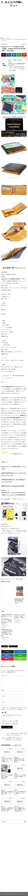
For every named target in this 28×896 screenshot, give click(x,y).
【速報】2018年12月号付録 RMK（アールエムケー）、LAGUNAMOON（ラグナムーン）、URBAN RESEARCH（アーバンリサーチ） (7, 619)
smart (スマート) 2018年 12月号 (12, 117)
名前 (3, 690)
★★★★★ (5, 646)
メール (3, 696)
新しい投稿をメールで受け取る (10, 723)
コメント (4, 675)
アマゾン (18, 579)
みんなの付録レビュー (14, 3)
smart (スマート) (13, 646)
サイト (3, 702)
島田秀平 (8, 386)
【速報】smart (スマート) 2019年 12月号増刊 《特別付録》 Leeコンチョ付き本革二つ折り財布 (7, 632)
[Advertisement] (14, 22)
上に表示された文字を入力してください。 (11, 715)
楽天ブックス (5, 581)
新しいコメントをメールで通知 (10, 721)
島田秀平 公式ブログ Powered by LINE (12, 486)
